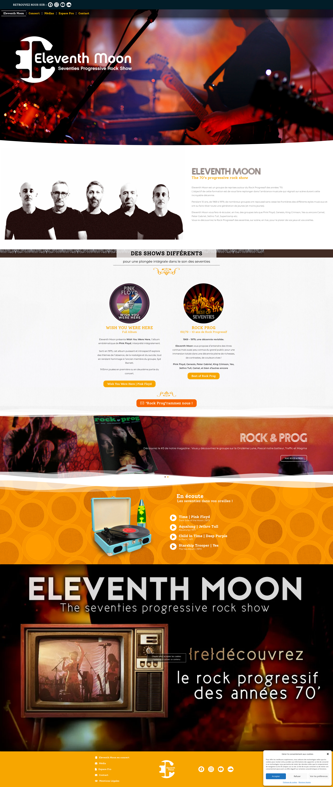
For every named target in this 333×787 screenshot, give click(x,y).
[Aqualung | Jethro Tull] (173, 527)
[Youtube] (62, 4)
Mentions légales (305, 782)
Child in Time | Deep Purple (203, 536)
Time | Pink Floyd (194, 517)
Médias (49, 13)
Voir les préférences (319, 776)
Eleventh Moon (13, 13)
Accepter (276, 776)
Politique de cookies (290, 782)
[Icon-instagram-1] (56, 4)
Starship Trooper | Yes (199, 545)
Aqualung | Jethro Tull (198, 526)
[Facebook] (50, 4)
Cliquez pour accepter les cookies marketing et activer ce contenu (166, 658)
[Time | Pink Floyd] (173, 517)
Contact (83, 13)
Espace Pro (66, 13)
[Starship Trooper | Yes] (173, 546)
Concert (34, 13)
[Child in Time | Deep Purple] (173, 537)
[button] (327, 754)
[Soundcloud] (68, 4)
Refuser (297, 776)
